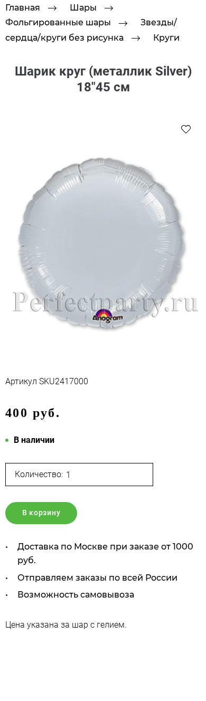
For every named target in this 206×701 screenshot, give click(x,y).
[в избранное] (185, 128)
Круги (166, 38)
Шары (83, 8)
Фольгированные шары (58, 23)
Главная (22, 8)
